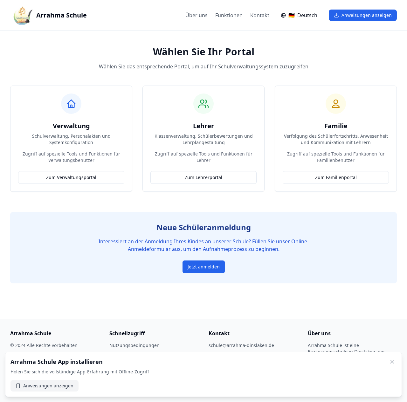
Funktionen (229, 15)
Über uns (196, 15)
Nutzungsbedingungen (134, 345)
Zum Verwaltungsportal (71, 177)
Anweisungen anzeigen (366, 15)
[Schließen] (392, 361)
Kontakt (259, 15)
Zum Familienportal (336, 177)
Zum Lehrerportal (203, 177)
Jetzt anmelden (204, 267)
